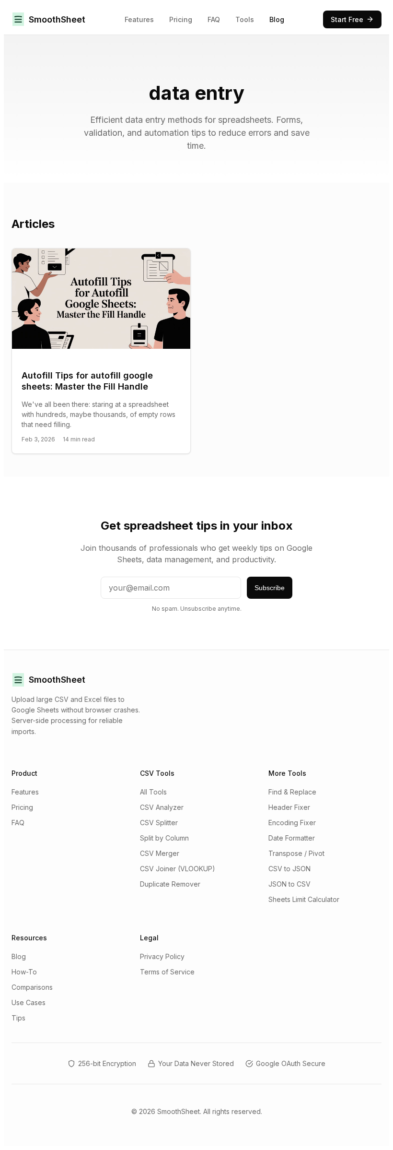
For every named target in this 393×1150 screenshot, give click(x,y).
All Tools (153, 792)
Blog (276, 19)
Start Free (347, 19)
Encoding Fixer (292, 822)
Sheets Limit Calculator (303, 899)
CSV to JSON (289, 869)
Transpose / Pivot (296, 853)
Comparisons (32, 987)
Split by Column (164, 838)
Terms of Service (167, 972)
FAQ (214, 19)
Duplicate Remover (170, 884)
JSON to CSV (289, 884)
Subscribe (269, 588)
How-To (24, 972)
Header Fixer (289, 807)
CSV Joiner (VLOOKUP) (177, 869)
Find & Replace (292, 792)
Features (139, 19)
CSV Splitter (159, 822)
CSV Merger (159, 853)
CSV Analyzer (162, 807)
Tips (18, 1018)
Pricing (180, 19)
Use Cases (29, 1002)
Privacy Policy (162, 956)
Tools (244, 19)
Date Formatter (291, 838)
